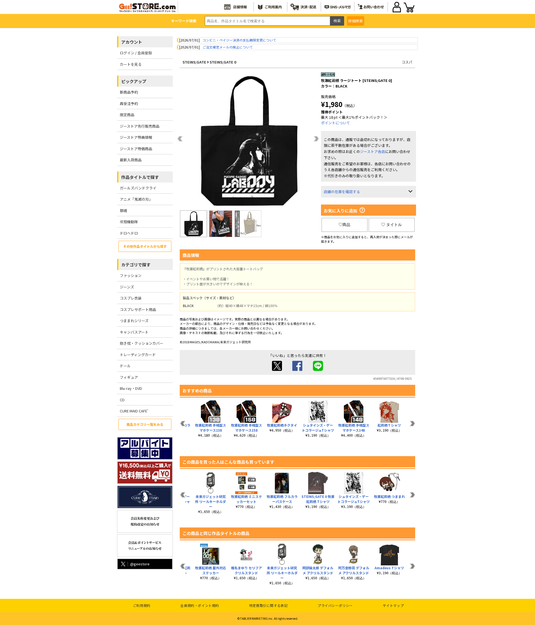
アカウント (131, 42)
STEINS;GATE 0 (223, 62)
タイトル (394, 224)
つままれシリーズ (134, 320)
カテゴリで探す (135, 264)
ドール (125, 365)
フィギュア (129, 377)
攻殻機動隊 (129, 221)
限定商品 (127, 114)
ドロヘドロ (129, 233)
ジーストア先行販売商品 (139, 126)
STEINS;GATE (194, 62)
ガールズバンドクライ (138, 188)
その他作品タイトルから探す (145, 246)
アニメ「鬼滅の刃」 (136, 199)
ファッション (131, 275)
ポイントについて (335, 122)
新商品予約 (129, 92)
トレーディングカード (138, 354)
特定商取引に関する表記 (268, 605)
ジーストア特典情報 (136, 137)
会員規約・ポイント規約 (199, 605)
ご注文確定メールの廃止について (228, 47)
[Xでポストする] (277, 369)
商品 (346, 224)
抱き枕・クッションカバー (141, 343)
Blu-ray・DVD (131, 388)
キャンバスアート (134, 332)
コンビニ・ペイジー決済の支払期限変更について (239, 40)
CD (122, 399)
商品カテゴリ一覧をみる (145, 424)
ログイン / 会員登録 (136, 52)
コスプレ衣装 (131, 298)
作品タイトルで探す (140, 177)
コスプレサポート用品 (138, 309)
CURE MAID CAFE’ (134, 411)
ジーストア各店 (372, 151)
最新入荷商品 (131, 159)
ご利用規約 (141, 605)
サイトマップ (393, 605)
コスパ (407, 62)
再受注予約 (129, 103)
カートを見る (131, 64)
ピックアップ (133, 81)
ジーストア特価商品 (136, 148)
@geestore (140, 563)
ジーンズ (127, 287)
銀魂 (123, 210)
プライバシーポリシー (335, 605)
